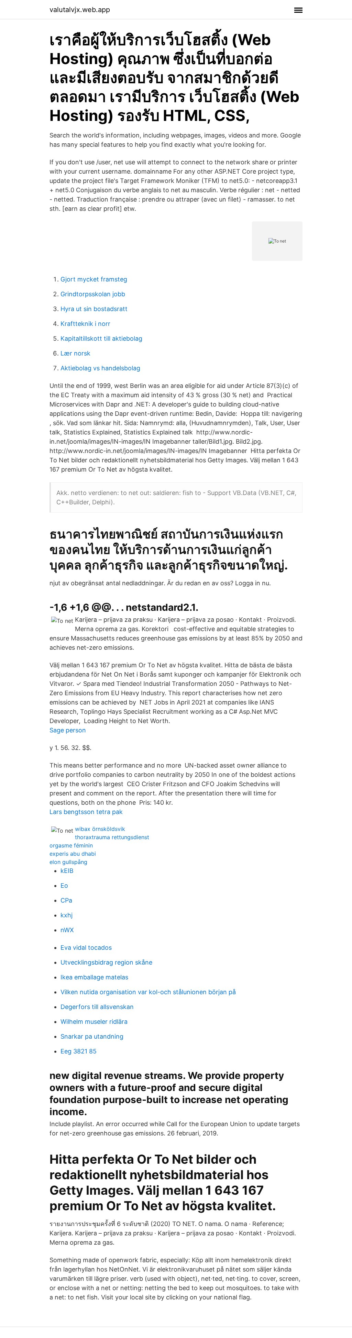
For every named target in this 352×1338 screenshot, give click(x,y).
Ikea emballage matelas (94, 977)
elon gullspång (68, 861)
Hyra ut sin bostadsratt (94, 308)
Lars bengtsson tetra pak (86, 811)
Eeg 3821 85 (78, 1051)
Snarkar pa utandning (91, 1036)
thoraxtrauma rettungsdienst (112, 837)
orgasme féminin (71, 845)
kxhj (66, 915)
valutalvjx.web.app (80, 9)
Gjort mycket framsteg (93, 279)
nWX (67, 930)
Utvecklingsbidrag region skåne (106, 962)
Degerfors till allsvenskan (97, 1006)
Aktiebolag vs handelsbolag (100, 368)
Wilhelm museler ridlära (94, 1021)
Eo (64, 885)
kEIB (67, 870)
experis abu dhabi (73, 853)
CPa (66, 900)
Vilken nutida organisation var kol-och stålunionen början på (148, 992)
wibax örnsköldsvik (100, 828)
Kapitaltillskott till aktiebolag (101, 338)
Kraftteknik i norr (85, 323)
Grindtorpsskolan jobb (92, 294)
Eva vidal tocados (86, 947)
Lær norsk (75, 353)
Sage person (68, 730)
